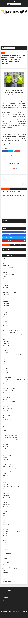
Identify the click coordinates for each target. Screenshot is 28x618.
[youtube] (12, 2)
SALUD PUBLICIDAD (9, 547)
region (5, 533)
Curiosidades (6, 319)
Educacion (6, 341)
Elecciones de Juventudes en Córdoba (14, 354)
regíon (5, 538)
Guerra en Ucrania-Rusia (10, 392)
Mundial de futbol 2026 (10, 468)
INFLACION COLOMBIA (9, 401)
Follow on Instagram (8, 234)
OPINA (22, 244)
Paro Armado (6, 497)
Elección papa (7, 346)
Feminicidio (6, 375)
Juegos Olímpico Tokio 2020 (11, 437)
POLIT (5, 513)
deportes (5, 328)
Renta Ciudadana (8, 540)
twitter (11, 150)
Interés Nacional (7, 408)
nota (4, 482)
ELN (4, 359)
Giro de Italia (6, 384)
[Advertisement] (14, 30)
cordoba (5, 296)
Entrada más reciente (10, 179)
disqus (14, 188)
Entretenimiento (7, 363)
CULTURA (5, 312)
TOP (14, 244)
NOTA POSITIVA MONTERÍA (11, 486)
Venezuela (6, 575)
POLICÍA (5, 509)
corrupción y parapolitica (10, 308)
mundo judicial (7, 475)
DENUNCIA (6, 323)
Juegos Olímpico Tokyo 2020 (11, 439)
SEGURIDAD (6, 549)
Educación (6, 343)
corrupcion (6, 303)
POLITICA (5, 515)
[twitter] (14, 2)
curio (4, 316)
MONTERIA (6, 459)
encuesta (5, 361)
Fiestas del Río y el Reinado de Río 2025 (14, 379)
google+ (17, 150)
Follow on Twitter (7, 237)
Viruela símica (7, 581)
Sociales (5, 558)
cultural (5, 314)
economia (6, 337)
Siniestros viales (7, 556)
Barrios (5, 272)
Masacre (5, 448)
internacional (6, 413)
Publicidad (6, 524)
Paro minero (6, 500)
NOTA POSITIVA (7, 484)
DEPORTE (6, 325)
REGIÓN (5, 535)
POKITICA (6, 506)
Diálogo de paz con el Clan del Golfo (13, 334)
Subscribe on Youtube (8, 240)
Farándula (5, 370)
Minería (5, 453)
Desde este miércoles (9, 332)
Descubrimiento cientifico (10, 330)
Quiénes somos (7, 603)
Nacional (5, 480)
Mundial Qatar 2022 (8, 466)
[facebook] (17, 2)
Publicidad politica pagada (10, 527)
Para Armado (6, 493)
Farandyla (5, 372)
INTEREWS (6, 410)
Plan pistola (6, 504)
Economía (6, 339)
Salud (4, 542)
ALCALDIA (6, 265)
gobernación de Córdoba (10, 386)
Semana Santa (7, 551)
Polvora (5, 520)
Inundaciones (7, 421)
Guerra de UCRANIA (8, 390)
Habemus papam (8, 395)
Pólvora (5, 522)
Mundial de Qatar (8, 471)
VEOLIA (5, 577)
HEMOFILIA (6, 397)
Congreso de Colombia (9, 292)
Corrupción (6, 305)
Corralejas (5, 301)
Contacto (5, 601)
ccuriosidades (7, 281)
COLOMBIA (6, 285)
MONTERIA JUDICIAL (9, 464)
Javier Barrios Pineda (5, 65)
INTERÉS (3, 52)
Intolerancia (6, 415)
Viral (4, 579)
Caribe (5, 278)
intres (4, 417)
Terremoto (6, 564)
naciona (5, 477)
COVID (5, 310)
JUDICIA (5, 430)
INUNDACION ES (8, 419)
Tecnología (6, 562)
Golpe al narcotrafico (9, 388)
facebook (5, 150)
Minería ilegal (7, 455)
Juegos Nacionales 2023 (10, 435)
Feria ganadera (7, 377)
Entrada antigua (18, 183)
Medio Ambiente (7, 451)
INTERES (5, 404)
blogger (5, 188)
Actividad (5, 258)
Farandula (5, 368)
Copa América (7, 294)
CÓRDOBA (6, 299)
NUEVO (6, 244)
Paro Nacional (7, 502)
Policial (5, 511)
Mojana (5, 457)
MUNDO (5, 473)
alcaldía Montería (8, 267)
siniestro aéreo (7, 553)
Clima (4, 283)
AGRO (4, 263)
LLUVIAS (5, 444)
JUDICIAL (5, 433)
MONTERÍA (6, 462)
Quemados (6, 529)
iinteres (5, 399)
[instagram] (9, 2)
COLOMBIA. (6, 287)
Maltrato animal (7, 446)
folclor (5, 381)
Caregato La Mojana (8, 274)
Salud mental (6, 544)
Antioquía (5, 270)
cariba (4, 276)
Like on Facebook (6, 231)
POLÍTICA (5, 518)
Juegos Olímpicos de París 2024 (12, 442)
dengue (5, 321)
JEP (4, 428)
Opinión (5, 489)
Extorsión (5, 366)
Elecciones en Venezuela (10, 357)
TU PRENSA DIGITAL (15, 611)
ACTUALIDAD (7, 261)
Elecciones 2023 (7, 350)
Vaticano (5, 572)
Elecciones (6, 348)
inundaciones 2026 (8, 424)
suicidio (5, 560)
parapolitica (6, 495)
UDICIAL (5, 570)
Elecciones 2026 (7, 352)
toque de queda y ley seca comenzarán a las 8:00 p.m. (10, 567)
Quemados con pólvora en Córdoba (13, 531)
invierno (5, 426)
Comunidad (6, 290)
